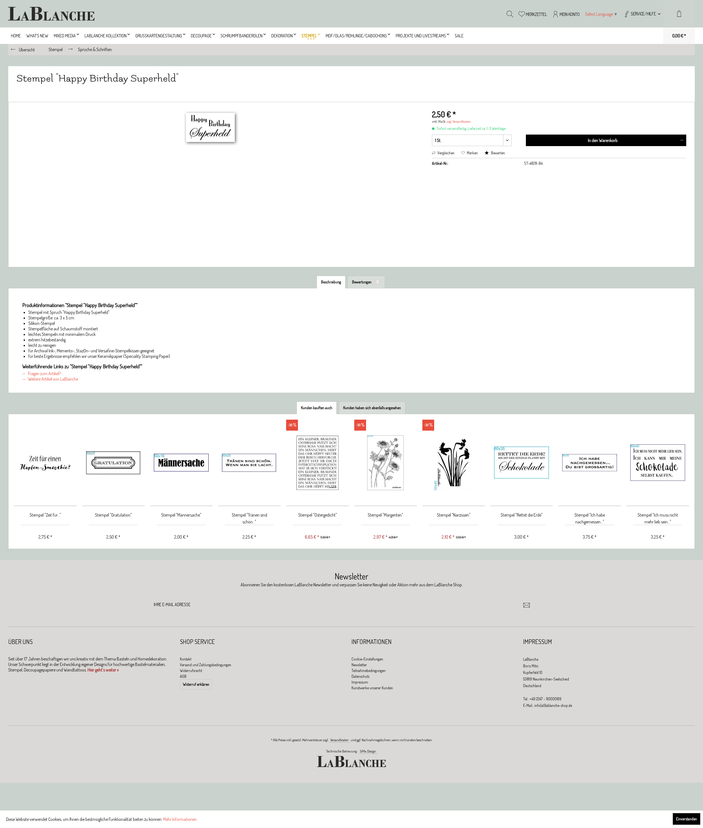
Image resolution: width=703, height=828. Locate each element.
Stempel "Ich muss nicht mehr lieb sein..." (658, 518)
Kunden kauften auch (316, 407)
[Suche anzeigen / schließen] (510, 13)
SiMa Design (368, 751)
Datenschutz (361, 676)
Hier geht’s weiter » (103, 670)
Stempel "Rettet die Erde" (522, 515)
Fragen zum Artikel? (44, 373)
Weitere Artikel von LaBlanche (52, 379)
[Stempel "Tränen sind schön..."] (249, 463)
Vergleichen (445, 152)
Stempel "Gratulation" (113, 515)
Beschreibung (331, 282)
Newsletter (359, 664)
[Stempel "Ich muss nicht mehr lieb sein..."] (657, 463)
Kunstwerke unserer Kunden (372, 687)
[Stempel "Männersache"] (181, 463)
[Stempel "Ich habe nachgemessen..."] (589, 463)
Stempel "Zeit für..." (45, 515)
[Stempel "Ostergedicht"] (317, 463)
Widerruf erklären (196, 684)
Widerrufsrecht (191, 670)
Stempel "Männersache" (181, 515)
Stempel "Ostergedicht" (317, 515)
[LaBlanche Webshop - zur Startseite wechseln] (51, 14)
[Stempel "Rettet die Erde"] (521, 463)
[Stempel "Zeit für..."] (45, 463)
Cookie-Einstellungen (367, 659)
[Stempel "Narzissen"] (453, 463)
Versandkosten (339, 740)
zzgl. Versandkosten (459, 121)
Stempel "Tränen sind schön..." (249, 518)
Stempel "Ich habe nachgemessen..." (589, 518)
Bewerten (497, 152)
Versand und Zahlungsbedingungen (205, 664)
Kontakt (185, 659)
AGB (183, 676)
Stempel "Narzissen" (453, 515)
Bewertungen (365, 282)
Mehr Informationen (180, 819)
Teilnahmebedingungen (369, 670)
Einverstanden (686, 818)
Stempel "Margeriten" (385, 515)
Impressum (360, 682)
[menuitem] (642, 13)
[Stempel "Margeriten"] (385, 463)
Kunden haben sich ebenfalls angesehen (372, 407)
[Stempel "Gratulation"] (113, 463)
